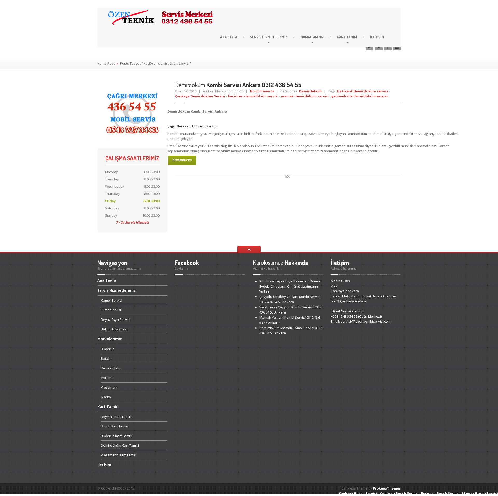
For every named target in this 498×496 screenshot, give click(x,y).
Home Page (106, 63)
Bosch (105, 358)
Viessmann (110, 387)
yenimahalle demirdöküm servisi (359, 96)
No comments (262, 91)
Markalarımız (312, 37)
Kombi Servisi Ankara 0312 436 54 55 (238, 85)
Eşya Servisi (115, 319)
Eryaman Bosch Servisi (440, 493)
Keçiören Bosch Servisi (398, 493)
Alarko (106, 397)
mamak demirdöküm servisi (305, 96)
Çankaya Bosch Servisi (358, 493)
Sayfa (228, 37)
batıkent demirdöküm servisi (362, 91)
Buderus (107, 348)
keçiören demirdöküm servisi (253, 96)
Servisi (111, 300)
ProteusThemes (387, 488)
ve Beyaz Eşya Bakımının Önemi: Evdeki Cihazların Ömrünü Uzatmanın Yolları (290, 286)
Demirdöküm (310, 91)
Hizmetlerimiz (268, 37)
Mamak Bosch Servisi (480, 493)
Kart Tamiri (116, 416)
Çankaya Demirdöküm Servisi (200, 96)
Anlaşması (114, 329)
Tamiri (347, 37)
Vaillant (107, 377)
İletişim (377, 37)
